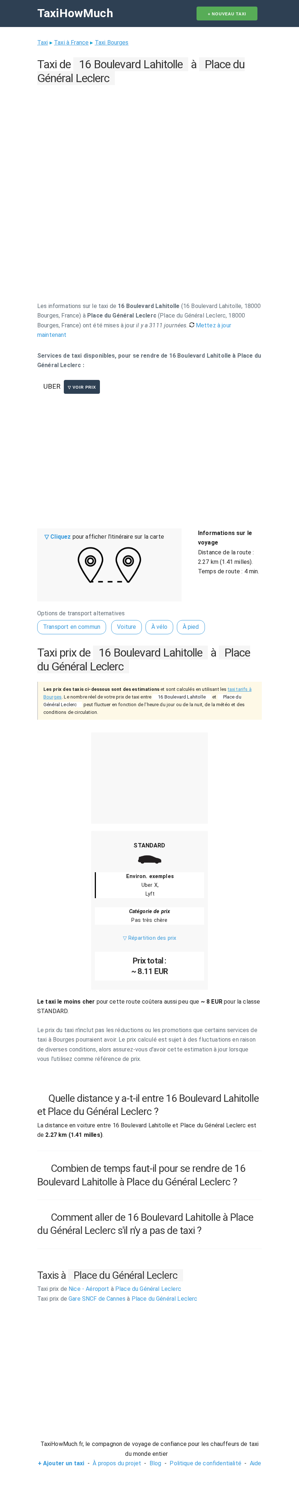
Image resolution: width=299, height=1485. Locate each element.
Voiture (126, 626)
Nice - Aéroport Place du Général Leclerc (109, 1288)
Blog (156, 1463)
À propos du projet (117, 1463)
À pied (191, 626)
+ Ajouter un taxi (61, 1463)
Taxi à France (71, 42)
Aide (255, 1463)
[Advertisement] (149, 139)
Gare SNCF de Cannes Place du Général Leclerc (117, 1298)
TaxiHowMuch (75, 13)
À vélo (159, 626)
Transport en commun (71, 626)
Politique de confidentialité (205, 1463)
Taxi (42, 42)
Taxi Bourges (112, 42)
